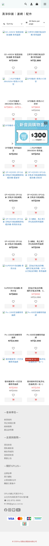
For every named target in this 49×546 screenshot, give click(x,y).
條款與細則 (9, 451)
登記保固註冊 (10, 423)
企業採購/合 (9, 480)
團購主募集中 (10, 483)
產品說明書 (9, 430)
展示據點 (8, 476)
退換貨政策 (9, 455)
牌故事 (9, 473)
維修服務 (8, 426)
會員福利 (8, 419)
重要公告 (8, 458)
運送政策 (8, 445)
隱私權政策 (9, 448)
